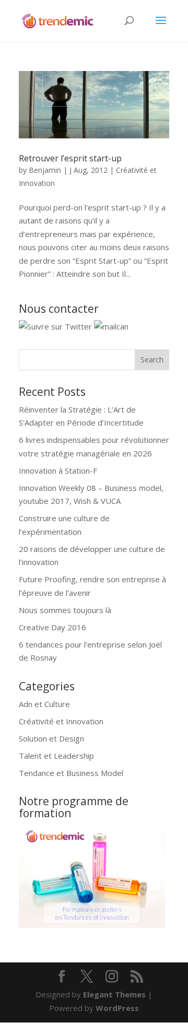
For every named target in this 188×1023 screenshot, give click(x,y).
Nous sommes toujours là (65, 610)
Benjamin (45, 170)
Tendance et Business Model (71, 773)
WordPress (117, 1008)
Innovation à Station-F (58, 470)
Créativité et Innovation (61, 721)
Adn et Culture (44, 704)
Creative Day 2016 (52, 627)
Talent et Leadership (56, 755)
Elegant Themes (114, 994)
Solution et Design (51, 738)
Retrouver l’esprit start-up (70, 158)
